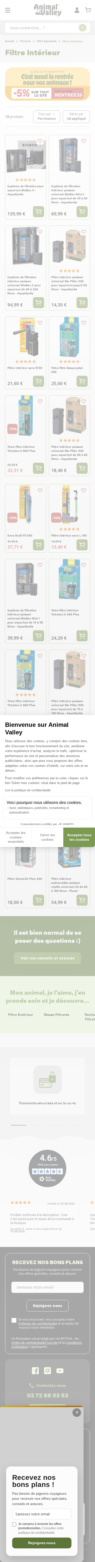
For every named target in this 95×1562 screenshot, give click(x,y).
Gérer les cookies (47, 837)
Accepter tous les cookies (79, 837)
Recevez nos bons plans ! (34, 1481)
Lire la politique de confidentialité (28, 790)
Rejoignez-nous (41, 1543)
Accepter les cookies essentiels (16, 837)
